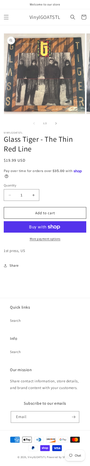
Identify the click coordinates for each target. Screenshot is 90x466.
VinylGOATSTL (37, 457)
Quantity (10, 185)
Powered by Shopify (59, 457)
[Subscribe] (73, 417)
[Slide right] (56, 123)
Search (15, 320)
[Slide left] (34, 123)
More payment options (45, 239)
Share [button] (14, 265)
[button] (6, 17)
